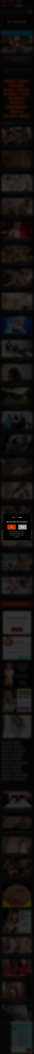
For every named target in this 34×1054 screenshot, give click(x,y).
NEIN (22, 527)
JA (12, 527)
